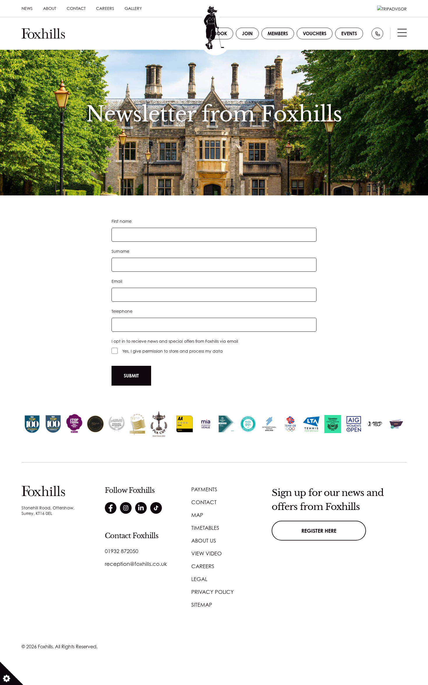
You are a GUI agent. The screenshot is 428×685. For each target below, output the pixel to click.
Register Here (318, 530)
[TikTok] (156, 508)
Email (117, 281)
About (49, 8)
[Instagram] (126, 508)
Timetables (205, 528)
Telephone (122, 311)
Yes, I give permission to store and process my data (172, 351)
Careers (105, 8)
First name (122, 221)
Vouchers (314, 33)
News (27, 8)
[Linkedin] (141, 508)
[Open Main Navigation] (402, 34)
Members (278, 33)
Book (220, 33)
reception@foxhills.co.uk (136, 564)
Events (349, 33)
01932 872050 (121, 551)
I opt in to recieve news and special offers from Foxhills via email (175, 341)
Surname (120, 251)
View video (206, 553)
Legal (199, 579)
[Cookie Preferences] (11, 673)
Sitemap (201, 604)
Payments (204, 489)
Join (247, 33)
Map (197, 515)
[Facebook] (110, 508)
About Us (203, 540)
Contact (76, 8)
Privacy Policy (212, 592)
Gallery (133, 8)
